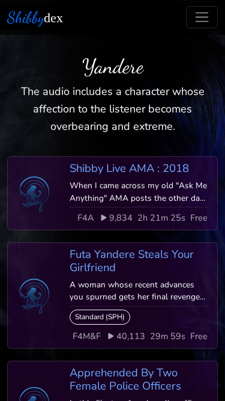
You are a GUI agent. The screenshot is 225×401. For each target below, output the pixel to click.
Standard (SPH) (100, 317)
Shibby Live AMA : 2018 (129, 168)
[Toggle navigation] (202, 17)
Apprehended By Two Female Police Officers (125, 379)
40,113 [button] (130, 336)
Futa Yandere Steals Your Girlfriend (132, 260)
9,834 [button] (121, 218)
